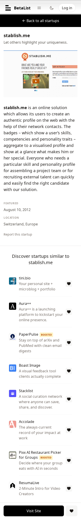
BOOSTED (46, 334)
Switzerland (14, 224)
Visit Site (34, 510)
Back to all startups (43, 20)
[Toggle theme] (52, 8)
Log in (67, 7)
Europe (31, 224)
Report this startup (18, 234)
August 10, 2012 (17, 209)
